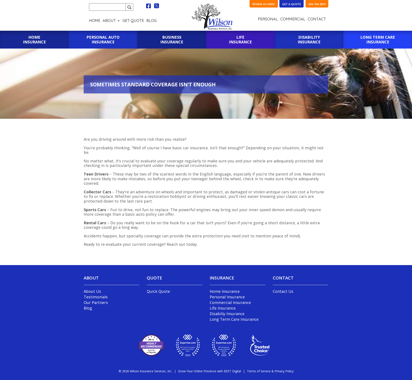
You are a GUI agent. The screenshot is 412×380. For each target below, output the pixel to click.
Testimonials (96, 296)
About (109, 21)
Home (94, 21)
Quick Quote (158, 291)
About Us (92, 291)
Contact (317, 19)
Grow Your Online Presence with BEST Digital (209, 371)
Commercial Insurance (230, 302)
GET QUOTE (133, 21)
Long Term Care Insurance (234, 319)
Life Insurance (223, 308)
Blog (151, 21)
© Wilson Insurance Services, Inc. (145, 371)
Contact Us (283, 291)
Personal (268, 19)
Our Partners (96, 302)
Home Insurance (225, 291)
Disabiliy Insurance (227, 313)
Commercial (292, 19)
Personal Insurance (227, 296)
